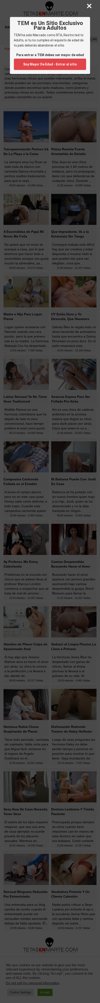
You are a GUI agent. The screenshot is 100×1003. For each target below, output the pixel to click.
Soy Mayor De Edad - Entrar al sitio (50, 64)
